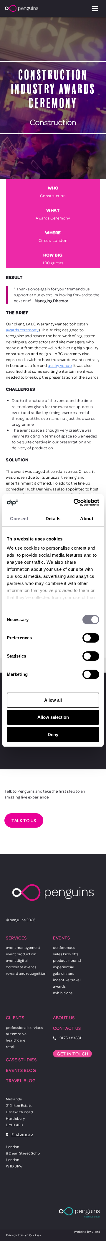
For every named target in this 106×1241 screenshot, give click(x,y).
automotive (16, 1033)
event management (23, 947)
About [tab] (86, 518)
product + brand (67, 960)
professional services (24, 1027)
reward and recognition (26, 973)
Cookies (35, 1235)
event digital (17, 960)
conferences (64, 947)
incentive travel (67, 979)
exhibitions (63, 992)
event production (21, 953)
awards (59, 986)
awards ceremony (22, 329)
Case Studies (21, 1059)
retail (10, 1046)
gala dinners (63, 973)
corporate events (21, 966)
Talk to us (23, 820)
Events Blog (21, 1070)
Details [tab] (53, 518)
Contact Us (67, 1028)
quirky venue (60, 365)
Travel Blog (21, 1080)
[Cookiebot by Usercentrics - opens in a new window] (74, 502)
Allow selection (53, 717)
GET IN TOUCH (72, 1054)
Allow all (53, 700)
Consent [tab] (19, 518)
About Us (64, 1017)
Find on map (22, 1134)
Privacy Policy (16, 1235)
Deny (53, 734)
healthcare (15, 1040)
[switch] (90, 638)
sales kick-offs (66, 953)
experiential (63, 966)
